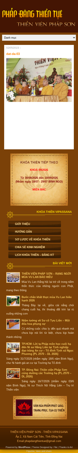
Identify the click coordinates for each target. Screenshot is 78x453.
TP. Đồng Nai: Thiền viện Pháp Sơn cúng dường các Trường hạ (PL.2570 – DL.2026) (46, 373)
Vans (38, 451)
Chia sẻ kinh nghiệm (30, 247)
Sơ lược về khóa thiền (32, 239)
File (55, 447)
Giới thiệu (22, 224)
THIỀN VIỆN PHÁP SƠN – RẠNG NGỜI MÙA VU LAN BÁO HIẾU (46, 275)
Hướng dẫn (23, 231)
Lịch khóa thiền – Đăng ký (34, 254)
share (49, 451)
